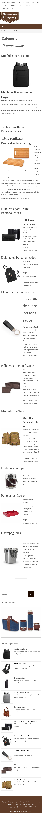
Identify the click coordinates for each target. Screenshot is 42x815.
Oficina (13, 5)
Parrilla (28, 5)
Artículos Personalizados (11, 3)
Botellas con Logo (19, 678)
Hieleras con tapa (12, 468)
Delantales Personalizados (18, 257)
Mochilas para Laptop (15, 55)
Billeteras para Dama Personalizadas (25, 721)
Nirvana (21, 811)
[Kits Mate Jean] (21, 637)
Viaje (21, 5)
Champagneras (11, 533)
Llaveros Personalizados (17, 292)
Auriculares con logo (20, 663)
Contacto (5, 8)
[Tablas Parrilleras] (16, 157)
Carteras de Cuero (19, 707)
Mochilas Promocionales (21, 692)
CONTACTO (31, 807)
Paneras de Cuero (13, 495)
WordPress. (28, 811)
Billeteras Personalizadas (17, 365)
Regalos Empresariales (31, 3)
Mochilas (5, 5)
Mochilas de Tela (12, 411)
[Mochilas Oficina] (21, 75)
